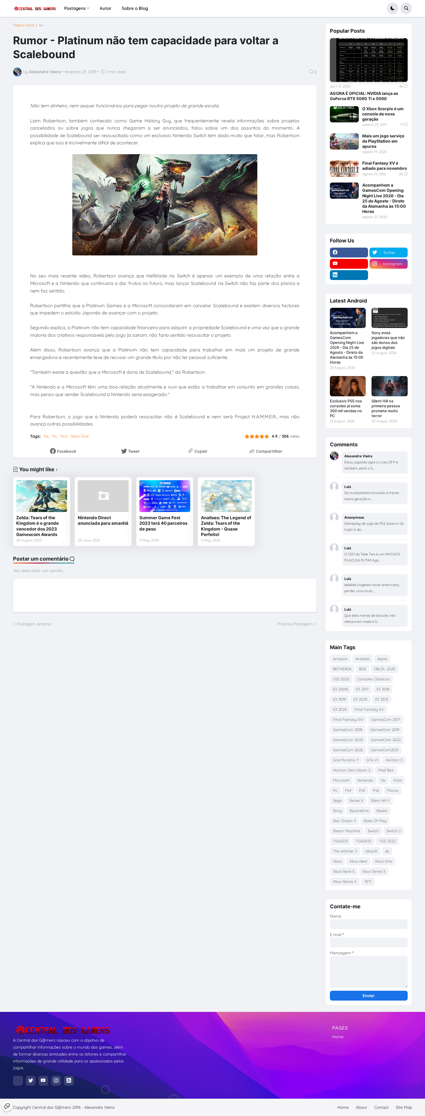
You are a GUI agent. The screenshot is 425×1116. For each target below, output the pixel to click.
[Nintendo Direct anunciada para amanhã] (103, 496)
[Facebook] (18, 1081)
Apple (382, 658)
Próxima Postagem (295, 624)
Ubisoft (371, 851)
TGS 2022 (387, 841)
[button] (392, 8)
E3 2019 (339, 699)
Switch (373, 830)
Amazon (340, 658)
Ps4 (63, 436)
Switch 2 (394, 830)
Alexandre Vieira (99, 1107)
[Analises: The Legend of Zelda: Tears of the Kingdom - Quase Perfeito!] (226, 496)
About (361, 1107)
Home (337, 1036)
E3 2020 (360, 699)
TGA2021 (340, 841)
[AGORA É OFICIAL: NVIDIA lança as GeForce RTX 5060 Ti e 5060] (368, 60)
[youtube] (349, 264)
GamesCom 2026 (348, 749)
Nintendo (365, 780)
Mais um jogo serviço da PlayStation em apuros (383, 141)
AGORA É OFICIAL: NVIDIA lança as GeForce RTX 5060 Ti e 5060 (364, 96)
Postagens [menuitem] (75, 8)
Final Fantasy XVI (348, 719)
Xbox (337, 861)
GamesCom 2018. (348, 729)
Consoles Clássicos (373, 679)
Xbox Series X (344, 881)
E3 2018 (382, 689)
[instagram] (56, 1081)
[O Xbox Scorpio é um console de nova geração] (344, 114)
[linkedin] (349, 275)
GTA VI (372, 760)
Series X (356, 800)
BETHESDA (342, 668)
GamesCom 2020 (348, 739)
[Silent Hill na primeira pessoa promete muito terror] (389, 386)
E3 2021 (381, 699)
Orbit (397, 780)
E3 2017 (362, 689)
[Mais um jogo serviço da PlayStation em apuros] (344, 141)
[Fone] (7, 1106)
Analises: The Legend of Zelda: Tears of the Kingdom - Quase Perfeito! (226, 526)
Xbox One (80, 436)
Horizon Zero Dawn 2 (351, 770)
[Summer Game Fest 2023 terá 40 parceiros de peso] (164, 496)
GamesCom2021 (384, 749)
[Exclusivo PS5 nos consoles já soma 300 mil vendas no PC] (348, 386)
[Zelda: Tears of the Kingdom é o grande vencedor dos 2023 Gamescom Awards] (41, 496)
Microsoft (341, 780)
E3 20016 (340, 689)
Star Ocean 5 (344, 820)
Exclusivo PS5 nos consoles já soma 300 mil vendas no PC (346, 408)
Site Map (404, 1107)
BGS (362, 668)
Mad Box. (386, 770)
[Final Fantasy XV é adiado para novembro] (344, 169)
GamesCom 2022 (386, 739)
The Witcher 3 (345, 851)
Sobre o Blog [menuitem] (135, 8)
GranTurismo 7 (346, 760)
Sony (337, 810)
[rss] (69, 1081)
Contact (381, 1107)
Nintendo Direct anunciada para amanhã (103, 520)
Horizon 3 (394, 760)
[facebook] (349, 252)
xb (387, 851)
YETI (368, 881)
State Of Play (375, 820)
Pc (54, 436)
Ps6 (376, 790)
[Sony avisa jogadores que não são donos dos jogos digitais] (389, 318)
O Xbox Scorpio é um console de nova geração (383, 113)
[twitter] (31, 1081)
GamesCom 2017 (385, 719)
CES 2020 (341, 679)
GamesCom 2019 (384, 729)
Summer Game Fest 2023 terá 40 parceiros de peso (163, 523)
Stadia (381, 810)
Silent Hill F (380, 800)
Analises (362, 658)
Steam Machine (346, 830)
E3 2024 (340, 709)
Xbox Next (358, 861)
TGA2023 (363, 841)
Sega (337, 800)
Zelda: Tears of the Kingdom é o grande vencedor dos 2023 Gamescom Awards (37, 526)
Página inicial (23, 25)
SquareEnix (359, 810)
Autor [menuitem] (105, 8)
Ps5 (362, 790)
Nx (41, 25)
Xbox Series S (373, 871)
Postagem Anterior (34, 624)
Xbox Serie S (343, 871)
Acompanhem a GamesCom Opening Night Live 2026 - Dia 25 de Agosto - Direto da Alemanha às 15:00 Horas (384, 198)
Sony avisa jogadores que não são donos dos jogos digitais (388, 340)
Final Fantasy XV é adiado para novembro (384, 166)
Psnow (392, 790)
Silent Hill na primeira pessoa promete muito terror (386, 408)
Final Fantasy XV (369, 709)
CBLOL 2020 (384, 668)
